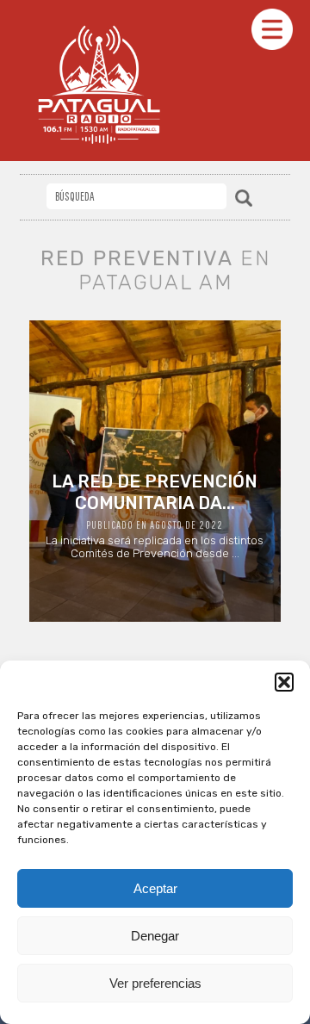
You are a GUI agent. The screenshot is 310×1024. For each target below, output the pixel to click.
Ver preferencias (155, 983)
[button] (284, 682)
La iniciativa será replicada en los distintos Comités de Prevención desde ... (155, 515)
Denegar (155, 935)
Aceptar (155, 888)
